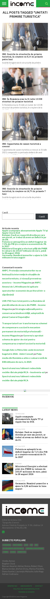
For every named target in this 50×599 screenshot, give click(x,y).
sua (26, 545)
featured (17, 545)
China (5, 552)
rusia (13, 552)
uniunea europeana (34, 548)
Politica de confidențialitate (26, 589)
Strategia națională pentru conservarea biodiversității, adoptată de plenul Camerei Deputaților (23, 313)
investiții (22, 552)
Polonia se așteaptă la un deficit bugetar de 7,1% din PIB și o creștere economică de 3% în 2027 (24, 244)
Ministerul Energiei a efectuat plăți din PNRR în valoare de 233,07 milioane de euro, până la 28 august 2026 (24, 250)
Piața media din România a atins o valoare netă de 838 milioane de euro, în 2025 (24, 357)
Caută (5, 212)
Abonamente (26, 586)
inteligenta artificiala (13, 548)
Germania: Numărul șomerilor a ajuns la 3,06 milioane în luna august (24, 256)
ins (36, 545)
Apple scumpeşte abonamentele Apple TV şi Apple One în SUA (25, 231)
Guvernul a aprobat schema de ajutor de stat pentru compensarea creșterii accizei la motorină (23, 339)
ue (31, 545)
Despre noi (12, 586)
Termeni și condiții (26, 592)
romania (7, 545)
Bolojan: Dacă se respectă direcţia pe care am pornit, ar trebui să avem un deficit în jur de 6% (24, 237)
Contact (39, 586)
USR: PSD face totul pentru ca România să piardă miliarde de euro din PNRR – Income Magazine (24, 305)
